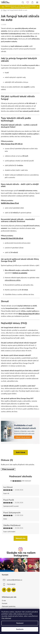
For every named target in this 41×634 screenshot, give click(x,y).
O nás (4, 601)
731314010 (11, 584)
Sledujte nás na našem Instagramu (21, 554)
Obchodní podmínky (8, 606)
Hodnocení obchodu (20, 476)
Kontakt (4, 603)
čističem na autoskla (19, 273)
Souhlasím (19, 629)
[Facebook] (4, 590)
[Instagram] (9, 590)
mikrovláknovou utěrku (12, 280)
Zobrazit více (20, 538)
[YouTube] (13, 590)
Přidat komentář (8, 469)
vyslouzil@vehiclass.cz (14, 580)
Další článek (20, 452)
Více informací (6, 618)
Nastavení (19, 623)
